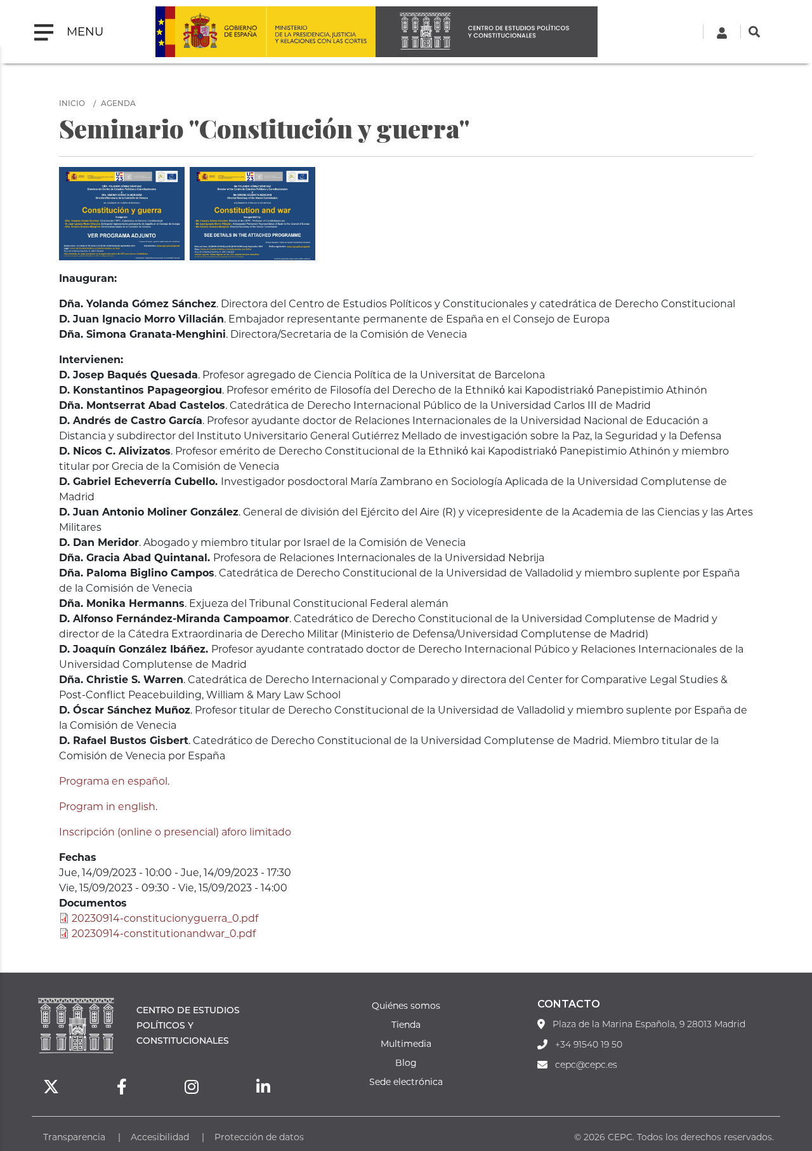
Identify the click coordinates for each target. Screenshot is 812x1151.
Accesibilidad (160, 1137)
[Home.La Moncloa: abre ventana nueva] (210, 31)
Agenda (118, 103)
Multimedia (406, 1043)
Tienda (406, 1024)
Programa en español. (114, 780)
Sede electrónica (406, 1081)
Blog (406, 1062)
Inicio (72, 103)
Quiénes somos (406, 1005)
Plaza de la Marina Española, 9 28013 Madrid (649, 1024)
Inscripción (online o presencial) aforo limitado (175, 831)
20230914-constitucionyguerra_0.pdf (165, 917)
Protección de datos (259, 1137)
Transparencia (74, 1137)
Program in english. (108, 806)
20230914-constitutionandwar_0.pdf (164, 933)
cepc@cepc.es (586, 1064)
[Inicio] (487, 31)
